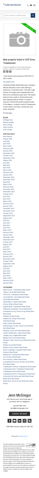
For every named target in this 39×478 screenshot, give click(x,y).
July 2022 (6, 220)
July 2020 (6, 268)
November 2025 (8, 153)
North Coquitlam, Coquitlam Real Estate (17, 350)
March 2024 (7, 184)
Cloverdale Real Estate (11, 299)
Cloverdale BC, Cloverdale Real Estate (16, 297)
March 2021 (7, 252)
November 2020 (8, 259)
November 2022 (8, 211)
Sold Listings (7, 130)
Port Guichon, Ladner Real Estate (15, 359)
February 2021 (8, 254)
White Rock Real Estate (11, 379)
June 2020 (6, 271)
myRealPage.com (23, 436)
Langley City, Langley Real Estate (14, 335)
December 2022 (8, 208)
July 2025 (6, 163)
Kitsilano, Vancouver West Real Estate (16, 331)
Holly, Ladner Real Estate (12, 323)
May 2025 (6, 165)
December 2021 (8, 237)
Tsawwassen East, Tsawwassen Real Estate (18, 369)
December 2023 (8, 189)
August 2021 (7, 244)
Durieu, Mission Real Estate (13, 304)
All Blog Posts (8, 120)
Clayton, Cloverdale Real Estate (14, 292)
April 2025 (6, 168)
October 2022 (8, 213)
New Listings (7, 125)
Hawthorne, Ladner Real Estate (14, 319)
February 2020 (8, 280)
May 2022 (6, 225)
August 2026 (7, 139)
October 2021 (8, 242)
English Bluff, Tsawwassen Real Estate (16, 307)
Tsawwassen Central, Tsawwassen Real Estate (19, 367)
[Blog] (29, 421)
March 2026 (7, 146)
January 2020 (7, 283)
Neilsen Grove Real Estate (12, 345)
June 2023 (6, 196)
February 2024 (8, 187)
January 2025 (7, 175)
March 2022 (7, 230)
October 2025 (8, 156)
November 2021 (8, 240)
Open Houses (8, 127)
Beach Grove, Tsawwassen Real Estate (16, 290)
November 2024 (8, 180)
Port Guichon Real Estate (12, 357)
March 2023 (7, 201)
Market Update (8, 122)
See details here (8, 82)
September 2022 (9, 216)
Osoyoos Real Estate (10, 352)
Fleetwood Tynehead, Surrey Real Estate (17, 309)
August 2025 (7, 160)
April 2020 (6, 276)
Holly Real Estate (9, 321)
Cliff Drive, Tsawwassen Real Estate (19, 69)
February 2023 (8, 204)
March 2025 (7, 170)
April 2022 (6, 228)
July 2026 (6, 141)
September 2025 (9, 158)
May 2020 (6, 273)
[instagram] (24, 421)
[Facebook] (9, 421)
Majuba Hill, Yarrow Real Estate (14, 338)
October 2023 (8, 194)
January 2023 (7, 206)
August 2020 (7, 266)
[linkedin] (19, 421)
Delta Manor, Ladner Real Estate (14, 302)
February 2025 (8, 172)
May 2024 (6, 182)
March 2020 (7, 278)
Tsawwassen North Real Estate (14, 371)
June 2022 (6, 223)
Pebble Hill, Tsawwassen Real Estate (16, 355)
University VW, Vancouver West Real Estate (18, 376)
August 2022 (7, 218)
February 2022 (8, 232)
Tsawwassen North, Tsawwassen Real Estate (19, 374)
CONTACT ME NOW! (19, 414)
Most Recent (7, 136)
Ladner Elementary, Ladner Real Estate (17, 333)
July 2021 (6, 247)
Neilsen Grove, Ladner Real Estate (15, 347)
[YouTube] (14, 421)
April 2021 (6, 249)
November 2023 (8, 192)
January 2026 (7, 151)
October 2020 (8, 261)
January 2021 (7, 256)
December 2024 (8, 177)
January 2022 (7, 235)
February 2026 (8, 148)
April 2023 (6, 199)
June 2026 (6, 144)
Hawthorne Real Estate (11, 316)
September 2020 (9, 264)
